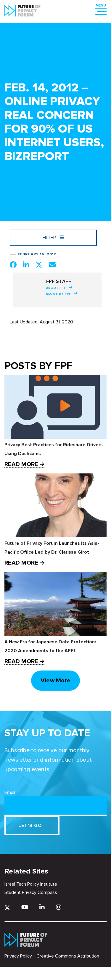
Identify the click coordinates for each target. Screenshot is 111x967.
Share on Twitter (39, 264)
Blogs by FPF (58, 294)
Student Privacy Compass (30, 892)
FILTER (50, 238)
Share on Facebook (13, 264)
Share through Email (52, 264)
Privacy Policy (18, 956)
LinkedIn (42, 907)
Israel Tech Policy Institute (30, 884)
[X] (7, 907)
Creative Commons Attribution (67, 956)
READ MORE (21, 464)
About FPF (56, 288)
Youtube (24, 907)
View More (55, 680)
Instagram (58, 907)
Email (9, 792)
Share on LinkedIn (26, 264)
